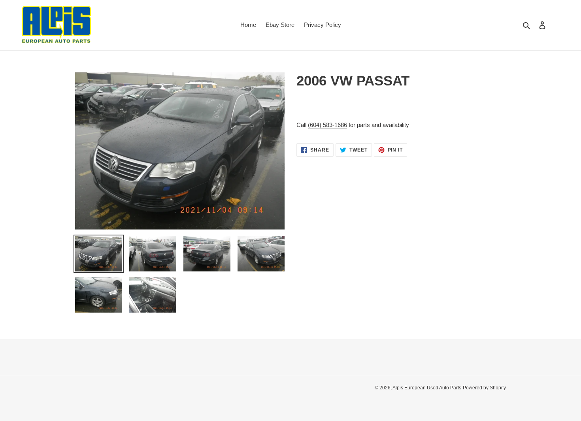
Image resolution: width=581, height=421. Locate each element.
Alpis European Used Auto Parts (426, 388)
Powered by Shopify (484, 388)
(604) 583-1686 (327, 124)
